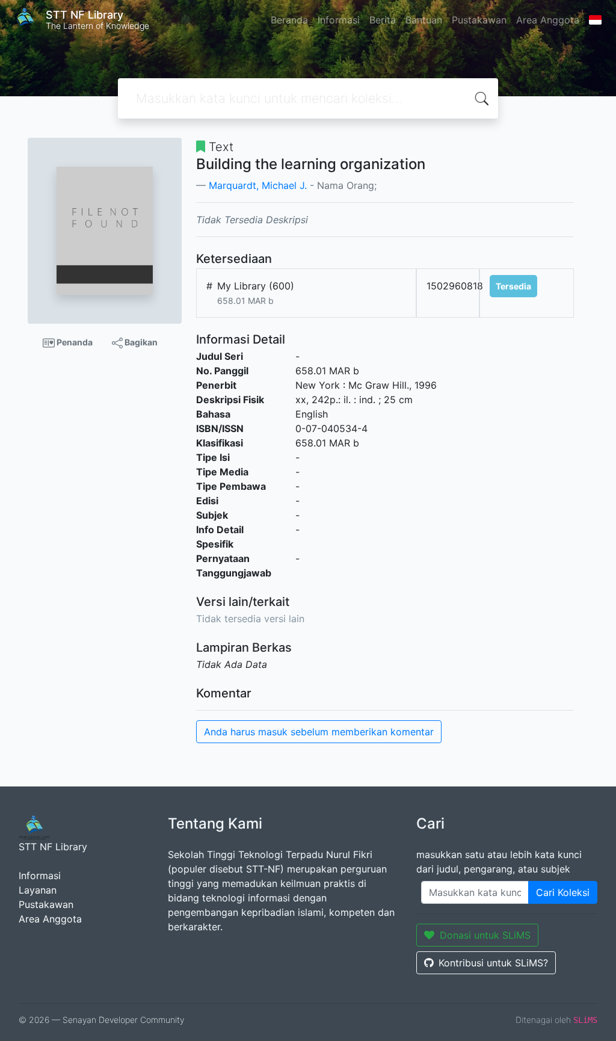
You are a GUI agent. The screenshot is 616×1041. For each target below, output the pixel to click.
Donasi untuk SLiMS (485, 935)
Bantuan (423, 20)
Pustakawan (479, 20)
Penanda (74, 342)
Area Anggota (547, 20)
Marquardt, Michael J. (258, 185)
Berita (382, 20)
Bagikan (140, 342)
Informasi (339, 20)
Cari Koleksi (563, 892)
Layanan (38, 890)
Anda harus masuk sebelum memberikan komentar (319, 732)
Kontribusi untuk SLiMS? (493, 963)
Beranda (289, 20)
